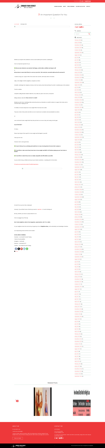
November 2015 (78, 341)
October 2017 (78, 284)
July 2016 (77, 321)
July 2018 (77, 261)
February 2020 (78, 214)
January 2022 (77, 157)
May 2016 (77, 326)
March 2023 (77, 122)
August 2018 (77, 259)
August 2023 (77, 109)
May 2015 (77, 356)
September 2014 (78, 376)
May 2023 (77, 117)
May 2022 (77, 147)
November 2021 (78, 162)
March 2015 (77, 361)
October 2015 (78, 343)
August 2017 (77, 289)
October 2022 (78, 134)
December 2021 (78, 159)
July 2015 (77, 351)
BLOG (16, 251)
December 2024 (78, 74)
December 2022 (78, 129)
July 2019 (77, 231)
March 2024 (77, 92)
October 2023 (78, 104)
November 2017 (78, 281)
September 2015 (78, 346)
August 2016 (77, 319)
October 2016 (78, 314)
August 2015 (77, 348)
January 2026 (77, 42)
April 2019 (77, 239)
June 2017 (77, 294)
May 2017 (77, 296)
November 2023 (78, 102)
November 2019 (78, 221)
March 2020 (77, 211)
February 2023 (78, 124)
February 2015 (78, 363)
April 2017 (77, 299)
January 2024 (77, 97)
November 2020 (78, 192)
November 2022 (78, 132)
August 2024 (77, 84)
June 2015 (77, 353)
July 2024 (77, 87)
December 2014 (78, 368)
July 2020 (77, 201)
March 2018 (77, 271)
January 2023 (77, 127)
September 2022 (78, 137)
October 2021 (78, 164)
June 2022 (77, 144)
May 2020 (77, 206)
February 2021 (78, 184)
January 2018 (77, 276)
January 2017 (77, 306)
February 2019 (78, 244)
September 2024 (78, 82)
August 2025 (77, 55)
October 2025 (78, 50)
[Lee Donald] (25, 6)
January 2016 (77, 336)
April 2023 (77, 119)
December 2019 (78, 219)
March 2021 (77, 182)
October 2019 (78, 224)
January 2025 (77, 72)
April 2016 (77, 329)
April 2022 (77, 149)
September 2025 (78, 52)
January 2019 (77, 246)
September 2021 (78, 167)
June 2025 (77, 60)
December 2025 (78, 45)
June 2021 (77, 174)
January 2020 (77, 216)
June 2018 (77, 264)
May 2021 (77, 177)
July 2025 (77, 57)
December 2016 (78, 309)
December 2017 (78, 279)
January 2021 (77, 187)
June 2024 (77, 89)
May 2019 (77, 236)
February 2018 (78, 274)
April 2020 (77, 209)
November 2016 (78, 311)
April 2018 (77, 269)
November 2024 (78, 77)
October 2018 (78, 254)
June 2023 (77, 114)
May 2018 (77, 266)
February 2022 (78, 154)
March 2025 (77, 67)
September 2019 (78, 226)
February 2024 (78, 94)
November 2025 (78, 47)
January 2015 (77, 366)
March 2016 (77, 331)
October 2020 (78, 194)
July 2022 (77, 142)
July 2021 (77, 172)
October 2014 (78, 373)
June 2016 (77, 324)
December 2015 (78, 338)
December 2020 (78, 189)
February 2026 (78, 40)
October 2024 (78, 79)
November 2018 (78, 251)
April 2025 (77, 65)
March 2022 (77, 152)
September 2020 (78, 197)
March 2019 (77, 241)
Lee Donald (16, 24)
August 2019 (77, 229)
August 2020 (77, 199)
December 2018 (78, 249)
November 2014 (78, 371)
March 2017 (77, 301)
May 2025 (77, 62)
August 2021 (77, 169)
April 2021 (77, 179)
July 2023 (77, 112)
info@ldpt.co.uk (60, 432)
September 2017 (78, 286)
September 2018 (78, 256)
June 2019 (77, 234)
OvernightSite (90, 445)
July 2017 (77, 291)
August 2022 (77, 139)
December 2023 (78, 99)
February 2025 (78, 70)
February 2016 (78, 333)
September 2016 (78, 316)
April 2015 (77, 358)
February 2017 (78, 304)
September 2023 (78, 107)
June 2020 (77, 204)
